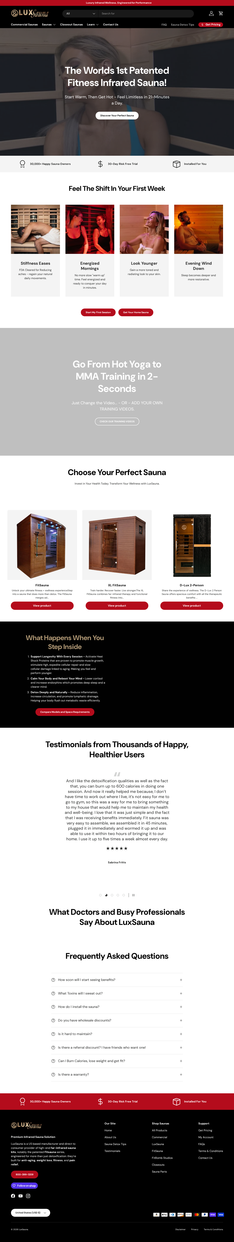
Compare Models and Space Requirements (65, 711)
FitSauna (157, 1151)
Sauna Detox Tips (182, 24)
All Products (159, 1130)
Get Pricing (205, 1130)
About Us (110, 1137)
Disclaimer (180, 1229)
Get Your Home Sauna (136, 312)
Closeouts (158, 1165)
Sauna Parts (159, 1171)
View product (42, 605)
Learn (91, 24)
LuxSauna (158, 1144)
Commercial (159, 1137)
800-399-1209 (24, 1174)
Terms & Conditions (210, 1151)
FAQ (164, 24)
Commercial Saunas (24, 24)
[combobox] (128, 13)
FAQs (201, 1144)
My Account (205, 1137)
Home (108, 1130)
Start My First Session (98, 312)
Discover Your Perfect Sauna (117, 115)
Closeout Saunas (71, 24)
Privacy (194, 1229)
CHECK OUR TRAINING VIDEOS (117, 421)
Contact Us (110, 24)
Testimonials (112, 1151)
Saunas (47, 24)
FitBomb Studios (162, 1158)
